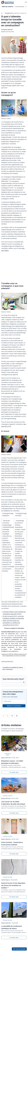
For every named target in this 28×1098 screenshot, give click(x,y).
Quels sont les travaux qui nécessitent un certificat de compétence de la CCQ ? (11, 623)
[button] (26, 2)
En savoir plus (14, 772)
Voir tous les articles (19, 949)
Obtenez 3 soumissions (14, 706)
